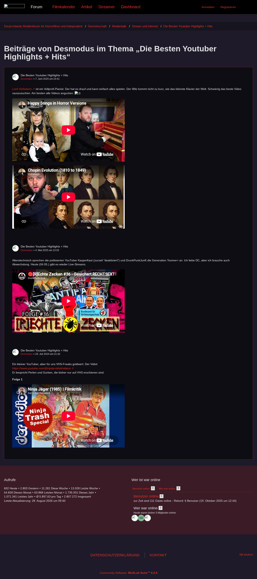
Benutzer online (146, 496)
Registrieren (228, 7)
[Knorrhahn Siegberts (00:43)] (147, 518)
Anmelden (208, 7)
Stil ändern (246, 554)
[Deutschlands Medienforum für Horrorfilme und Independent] (14, 6)
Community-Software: (128, 572)
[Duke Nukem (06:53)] (135, 518)
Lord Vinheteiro (22, 89)
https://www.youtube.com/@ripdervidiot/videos (41, 368)
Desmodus (27, 78)
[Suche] (246, 7)
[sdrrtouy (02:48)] (141, 518)
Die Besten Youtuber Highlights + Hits (44, 75)
